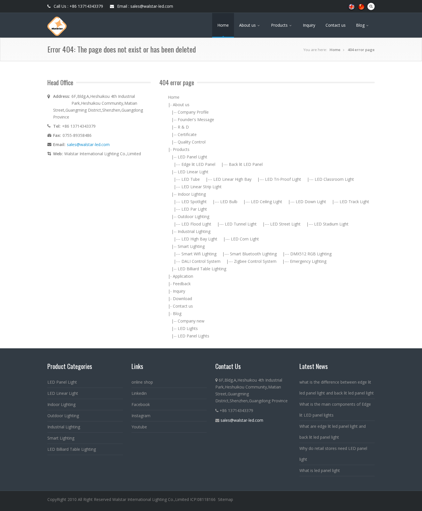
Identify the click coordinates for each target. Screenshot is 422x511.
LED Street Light (285, 224)
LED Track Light (354, 201)
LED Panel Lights (193, 336)
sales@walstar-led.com (88, 144)
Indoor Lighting (192, 194)
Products (280, 25)
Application (183, 276)
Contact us (336, 25)
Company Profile (193, 112)
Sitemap (225, 499)
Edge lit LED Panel (198, 164)
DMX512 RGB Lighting (311, 254)
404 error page (361, 49)
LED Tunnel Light (241, 224)
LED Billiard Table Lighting (202, 268)
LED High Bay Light (199, 239)
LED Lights (188, 328)
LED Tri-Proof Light (283, 179)
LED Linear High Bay (232, 179)
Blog (361, 25)
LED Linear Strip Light (201, 186)
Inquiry (309, 25)
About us (248, 25)
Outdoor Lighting (193, 216)
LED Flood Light (196, 224)
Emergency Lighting (308, 261)
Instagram (140, 415)
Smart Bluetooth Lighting (253, 254)
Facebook (140, 404)
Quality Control (192, 142)
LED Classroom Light (334, 179)
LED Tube (190, 179)
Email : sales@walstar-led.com (144, 6)
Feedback (182, 283)
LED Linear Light (193, 171)
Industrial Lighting (194, 231)
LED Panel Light (192, 157)
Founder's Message (196, 119)
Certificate (187, 134)
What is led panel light (319, 470)
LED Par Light (194, 209)
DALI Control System (200, 261)
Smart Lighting (191, 246)
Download (182, 298)
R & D (183, 127)
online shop (142, 382)
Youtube (139, 427)
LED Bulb (228, 201)
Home (223, 25)
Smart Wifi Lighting (198, 254)
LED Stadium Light (331, 224)
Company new (191, 321)
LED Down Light (311, 201)
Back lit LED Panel (246, 164)
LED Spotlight (194, 201)
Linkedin (139, 393)
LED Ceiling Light (266, 201)
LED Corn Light (245, 239)
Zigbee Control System (255, 261)
